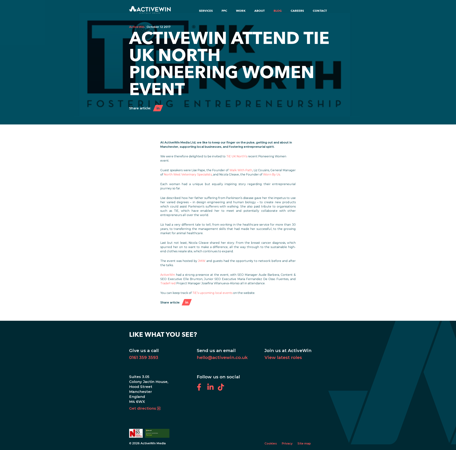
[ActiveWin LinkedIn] (212, 389)
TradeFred (168, 283)
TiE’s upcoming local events (212, 293)
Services (206, 10)
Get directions (142, 408)
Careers (297, 10)
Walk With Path (240, 170)
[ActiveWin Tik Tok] (223, 389)
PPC (224, 10)
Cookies (271, 443)
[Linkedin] (187, 302)
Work (240, 10)
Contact (320, 10)
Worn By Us (271, 174)
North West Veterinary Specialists (188, 174)
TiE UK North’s (236, 156)
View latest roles (283, 357)
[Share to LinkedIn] (158, 108)
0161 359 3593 (143, 357)
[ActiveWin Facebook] (202, 389)
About (259, 10)
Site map (304, 443)
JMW (201, 261)
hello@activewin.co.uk (222, 357)
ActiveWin (136, 27)
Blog (278, 10)
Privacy (287, 443)
